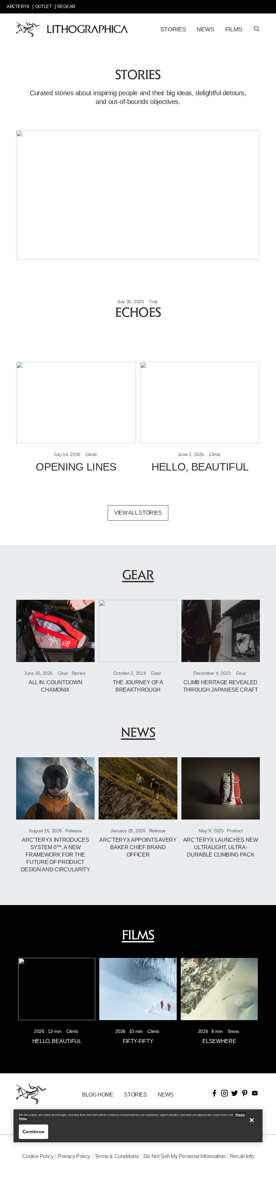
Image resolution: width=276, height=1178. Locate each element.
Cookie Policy (38, 1156)
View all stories (138, 513)
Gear (63, 673)
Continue (33, 1131)
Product (234, 830)
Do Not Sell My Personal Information (184, 1156)
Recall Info (242, 1156)
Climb (91, 454)
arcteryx (18, 6)
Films (233, 29)
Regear (66, 6)
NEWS (166, 1095)
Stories (78, 673)
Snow (233, 1031)
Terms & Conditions (117, 1156)
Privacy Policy (74, 1156)
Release (73, 830)
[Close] (251, 1120)
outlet (43, 6)
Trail (153, 301)
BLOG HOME (97, 1095)
